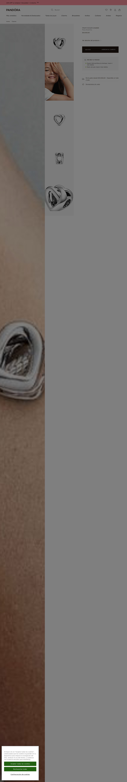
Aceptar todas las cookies (20, 764)
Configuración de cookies (20, 774)
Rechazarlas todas (20, 769)
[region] (20, 763)
